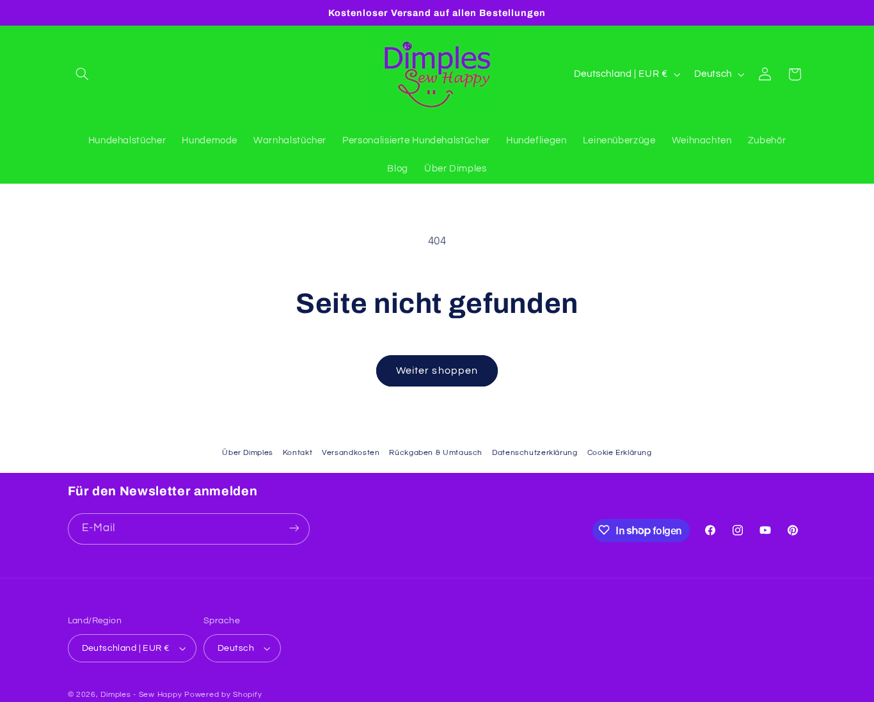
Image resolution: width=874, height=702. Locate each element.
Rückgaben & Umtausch (435, 453)
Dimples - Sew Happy (141, 694)
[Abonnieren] (293, 528)
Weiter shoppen (437, 370)
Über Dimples (247, 453)
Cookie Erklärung (619, 453)
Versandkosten (350, 453)
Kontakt (297, 453)
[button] (82, 74)
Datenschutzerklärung (535, 453)
